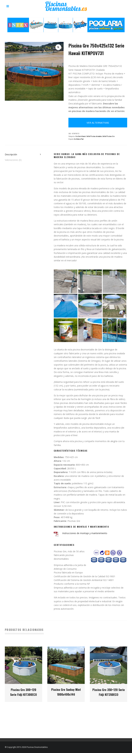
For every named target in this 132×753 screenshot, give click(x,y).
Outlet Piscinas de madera (94, 136)
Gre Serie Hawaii (80, 136)
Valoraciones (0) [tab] (13, 159)
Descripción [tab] (11, 154)
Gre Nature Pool (79, 139)
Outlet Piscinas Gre (108, 136)
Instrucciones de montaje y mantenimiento (84, 533)
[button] (58, 47)
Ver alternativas (98, 122)
